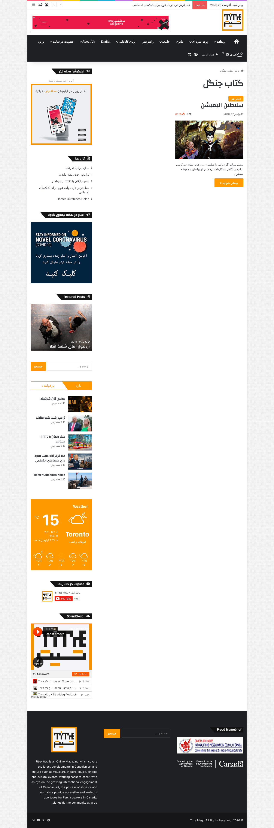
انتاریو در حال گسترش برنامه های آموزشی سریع (62, 343)
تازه (78, 385)
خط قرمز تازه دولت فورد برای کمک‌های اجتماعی (49, 458)
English (105, 41)
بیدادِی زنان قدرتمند (77, 168)
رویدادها (221, 41)
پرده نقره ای (200, 41)
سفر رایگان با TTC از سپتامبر (70, 181)
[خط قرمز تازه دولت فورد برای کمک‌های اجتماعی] (80, 462)
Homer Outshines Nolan (73, 199)
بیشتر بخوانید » (229, 183)
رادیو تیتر (148, 41)
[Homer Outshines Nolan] (80, 481)
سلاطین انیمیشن (222, 105)
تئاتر (180, 41)
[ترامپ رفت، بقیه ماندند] (80, 423)
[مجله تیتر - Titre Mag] (232, 20)
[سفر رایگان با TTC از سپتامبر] (80, 442)
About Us (88, 41)
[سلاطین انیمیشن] (209, 140)
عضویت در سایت (63, 41)
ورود (41, 41)
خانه (238, 70)
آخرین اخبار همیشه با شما (61, 80)
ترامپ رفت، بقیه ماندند (74, 174)
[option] (61, 327)
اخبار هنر (236, 98)
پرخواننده (48, 385)
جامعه (166, 41)
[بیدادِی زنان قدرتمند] (80, 404)
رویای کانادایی (127, 41)
